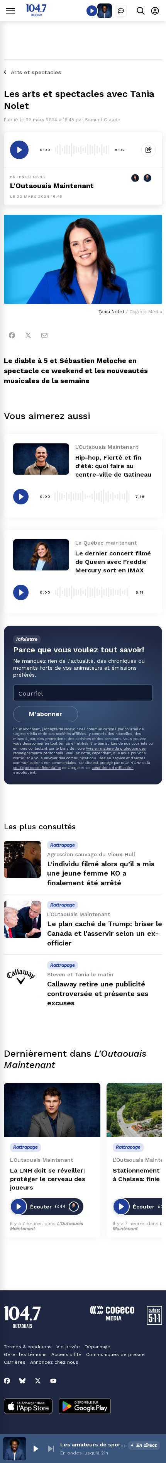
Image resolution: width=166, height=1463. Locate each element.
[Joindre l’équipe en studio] (121, 11)
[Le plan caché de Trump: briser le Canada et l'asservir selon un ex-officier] (22, 919)
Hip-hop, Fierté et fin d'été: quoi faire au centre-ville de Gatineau (113, 466)
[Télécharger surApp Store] (28, 1407)
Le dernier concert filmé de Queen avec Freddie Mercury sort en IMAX (113, 562)
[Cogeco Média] (112, 1318)
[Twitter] (28, 335)
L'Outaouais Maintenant (52, 186)
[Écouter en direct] (92, 11)
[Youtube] (53, 1381)
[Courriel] (44, 335)
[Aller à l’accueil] (36, 14)
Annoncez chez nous (54, 1362)
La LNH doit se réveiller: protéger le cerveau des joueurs (47, 1179)
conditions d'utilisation (113, 767)
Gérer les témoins (25, 1354)
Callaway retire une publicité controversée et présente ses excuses (97, 993)
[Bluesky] (22, 1381)
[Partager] (148, 150)
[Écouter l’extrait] (19, 150)
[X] (38, 1381)
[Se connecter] (155, 10)
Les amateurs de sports (92, 1444)
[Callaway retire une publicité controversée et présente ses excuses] (22, 979)
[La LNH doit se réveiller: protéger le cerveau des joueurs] (52, 1110)
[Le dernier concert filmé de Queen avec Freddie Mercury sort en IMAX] (41, 554)
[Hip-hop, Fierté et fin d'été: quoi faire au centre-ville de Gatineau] (41, 459)
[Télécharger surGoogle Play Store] (85, 1407)
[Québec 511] (154, 1323)
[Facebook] (12, 335)
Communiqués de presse (115, 1354)
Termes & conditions (28, 1346)
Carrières (14, 1362)
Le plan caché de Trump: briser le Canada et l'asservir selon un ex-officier (104, 933)
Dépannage (97, 1346)
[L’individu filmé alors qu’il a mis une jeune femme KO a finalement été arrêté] (22, 859)
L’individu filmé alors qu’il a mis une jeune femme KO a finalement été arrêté (100, 873)
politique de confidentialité (37, 767)
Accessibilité (66, 1354)
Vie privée (68, 1346)
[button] (35, 1448)
